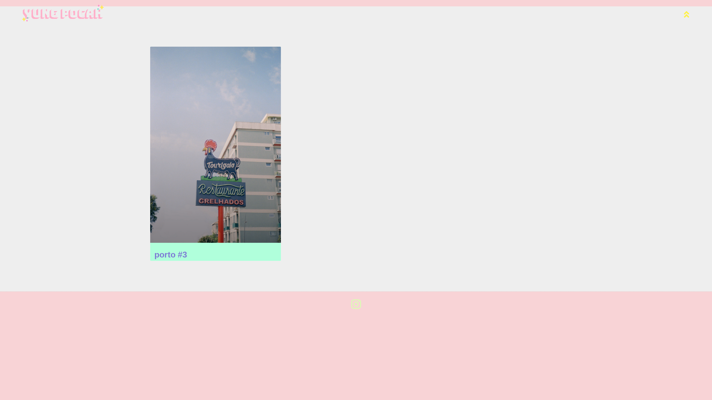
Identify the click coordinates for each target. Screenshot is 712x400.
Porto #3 (170, 254)
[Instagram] (356, 304)
